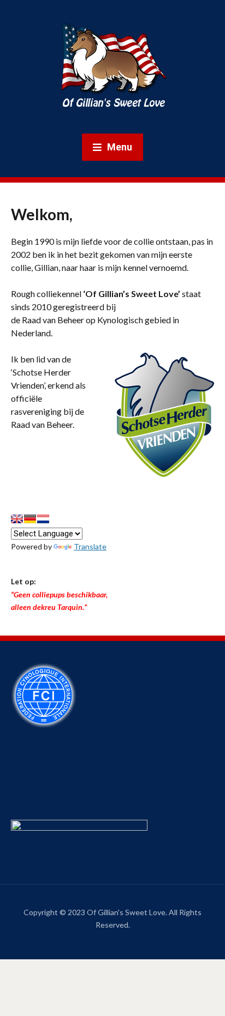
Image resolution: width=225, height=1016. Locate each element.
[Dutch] (43, 519)
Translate (90, 546)
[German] (30, 519)
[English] (17, 519)
